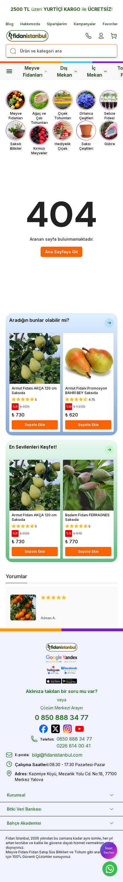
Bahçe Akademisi (24, 823)
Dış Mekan (64, 71)
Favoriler (110, 24)
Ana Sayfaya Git (61, 251)
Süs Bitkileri (58, 852)
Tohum (80, 852)
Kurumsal (16, 795)
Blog (9, 24)
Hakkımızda (30, 24)
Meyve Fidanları (32, 71)
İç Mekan (94, 71)
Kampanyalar (85, 24)
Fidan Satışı (38, 852)
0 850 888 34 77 (61, 717)
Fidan (10, 838)
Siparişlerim (57, 24)
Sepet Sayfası (109, 850)
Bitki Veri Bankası (24, 809)
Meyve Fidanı (17, 852)
